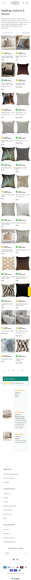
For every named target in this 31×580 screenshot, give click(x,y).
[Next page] (27, 370)
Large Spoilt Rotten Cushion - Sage (8, 195)
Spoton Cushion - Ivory (21, 140)
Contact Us (6, 493)
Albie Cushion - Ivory (21, 112)
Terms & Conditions (9, 478)
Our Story (6, 529)
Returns (5, 502)
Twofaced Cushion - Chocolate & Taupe (21, 84)
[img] (8, 383)
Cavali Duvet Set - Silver (21, 331)
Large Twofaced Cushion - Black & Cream (22, 304)
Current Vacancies (8, 537)
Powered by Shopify (19, 573)
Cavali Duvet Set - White (7, 331)
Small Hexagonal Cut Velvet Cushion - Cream (8, 223)
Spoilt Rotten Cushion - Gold (23, 250)
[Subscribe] (25, 553)
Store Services (7, 514)
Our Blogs (6, 482)
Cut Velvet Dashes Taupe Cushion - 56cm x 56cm (7, 56)
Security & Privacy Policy (10, 474)
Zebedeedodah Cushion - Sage (7, 304)
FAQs (4, 518)
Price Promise (7, 510)
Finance (5, 497)
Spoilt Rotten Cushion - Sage (8, 167)
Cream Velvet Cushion (21, 223)
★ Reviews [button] (29, 292)
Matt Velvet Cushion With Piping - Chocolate (22, 277)
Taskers (13, 573)
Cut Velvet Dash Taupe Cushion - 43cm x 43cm (7, 250)
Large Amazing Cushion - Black (22, 168)
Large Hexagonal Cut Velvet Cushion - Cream (8, 277)
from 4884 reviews (18, 383)
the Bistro (6, 533)
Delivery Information (9, 506)
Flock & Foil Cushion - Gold (22, 194)
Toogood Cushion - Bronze (7, 112)
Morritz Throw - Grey (6, 359)
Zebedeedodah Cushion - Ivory (7, 141)
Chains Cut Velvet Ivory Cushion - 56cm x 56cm (7, 84)
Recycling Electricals (9, 542)
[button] (3, 3)
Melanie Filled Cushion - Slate (22, 56)
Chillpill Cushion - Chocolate (20, 359)
